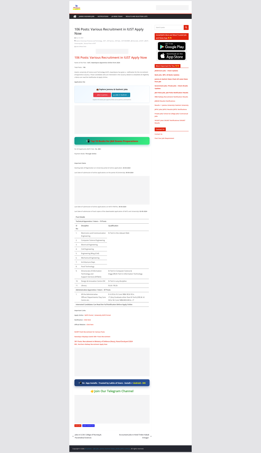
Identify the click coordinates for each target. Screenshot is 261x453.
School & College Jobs (171, 114)
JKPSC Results (167, 109)
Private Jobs (159, 114)
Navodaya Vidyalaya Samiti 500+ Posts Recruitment (92, 337)
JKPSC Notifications (180, 109)
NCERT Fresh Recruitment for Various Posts (89, 332)
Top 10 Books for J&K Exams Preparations (114, 141)
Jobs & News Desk (81, 46)
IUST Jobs (117, 41)
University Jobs (78, 43)
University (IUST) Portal (103, 315)
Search (186, 27)
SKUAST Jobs (159, 120)
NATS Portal (89, 315)
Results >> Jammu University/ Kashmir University (172, 105)
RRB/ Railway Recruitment (164, 97)
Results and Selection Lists (136, 16)
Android (137, 383)
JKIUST (146, 41)
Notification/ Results (181, 97)
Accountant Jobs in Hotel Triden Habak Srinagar (134, 436)
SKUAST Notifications (171, 120)
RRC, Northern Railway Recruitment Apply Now (90, 344)
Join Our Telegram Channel (113, 391)
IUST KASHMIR (125, 41)
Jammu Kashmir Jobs (86, 16)
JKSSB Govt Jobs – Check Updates (166, 71)
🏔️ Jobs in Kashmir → (121, 95)
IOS (143, 383)
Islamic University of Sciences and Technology (89, 41)
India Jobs (78, 425)
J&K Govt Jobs (134, 41)
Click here (87, 320)
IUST (104, 41)
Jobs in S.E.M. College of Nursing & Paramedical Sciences (88, 436)
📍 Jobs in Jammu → (102, 95)
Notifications (103, 16)
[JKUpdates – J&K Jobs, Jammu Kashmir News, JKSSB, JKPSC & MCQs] (74, 16)
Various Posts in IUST (90, 43)
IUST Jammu (110, 41)
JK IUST (141, 41)
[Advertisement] (172, 7)
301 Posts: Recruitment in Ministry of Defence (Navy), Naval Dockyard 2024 (103, 341)
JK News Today (117, 16)
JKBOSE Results (160, 101)
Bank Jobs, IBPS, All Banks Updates (167, 75)
